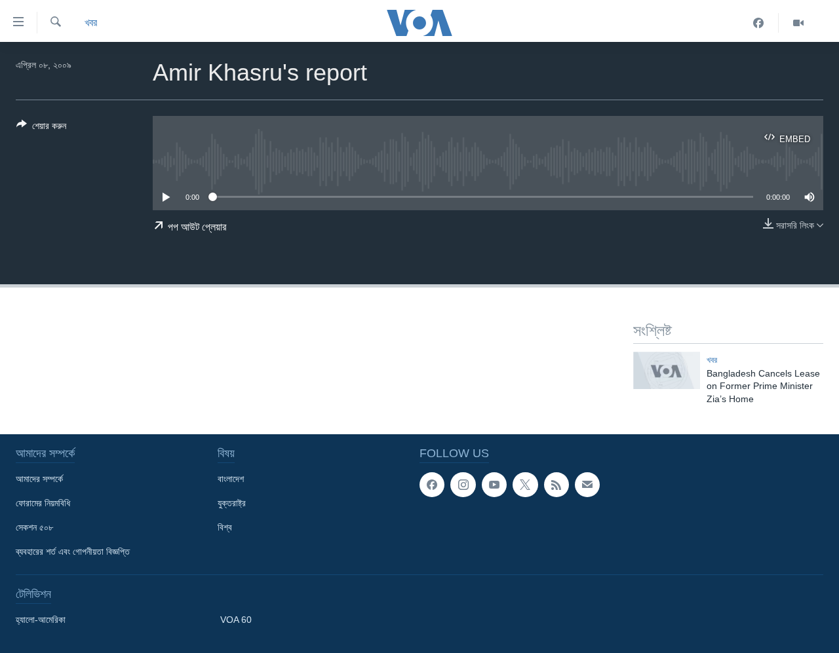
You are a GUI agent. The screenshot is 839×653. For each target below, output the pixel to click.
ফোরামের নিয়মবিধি (43, 503)
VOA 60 (236, 619)
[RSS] (556, 484)
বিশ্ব (225, 527)
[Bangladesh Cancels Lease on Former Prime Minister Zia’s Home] (666, 370)
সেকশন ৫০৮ (34, 527)
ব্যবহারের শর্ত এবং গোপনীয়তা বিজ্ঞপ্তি (73, 551)
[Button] (41, 128)
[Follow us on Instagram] (462, 484)
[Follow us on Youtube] (494, 484)
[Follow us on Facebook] (432, 484)
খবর (91, 22)
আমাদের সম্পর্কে (39, 479)
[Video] (798, 23)
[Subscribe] (587, 484)
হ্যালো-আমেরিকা (41, 619)
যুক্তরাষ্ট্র (232, 503)
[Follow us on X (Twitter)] (525, 484)
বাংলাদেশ (231, 479)
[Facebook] (759, 23)
